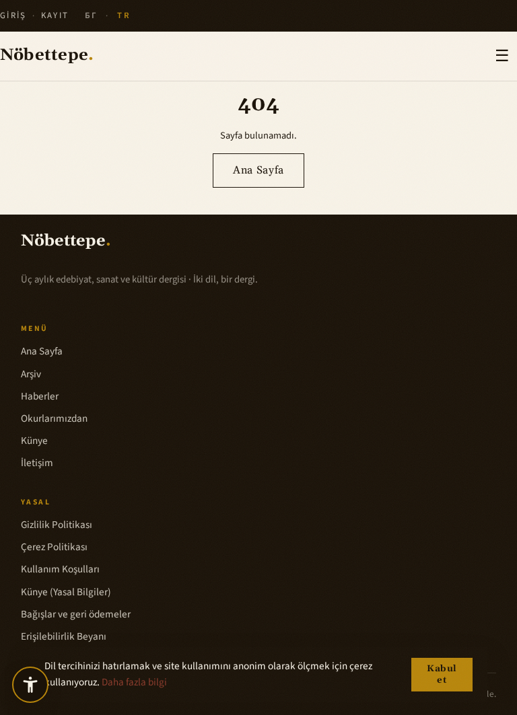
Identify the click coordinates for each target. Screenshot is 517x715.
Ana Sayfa (258, 170)
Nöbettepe (47, 56)
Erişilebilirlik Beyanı (63, 636)
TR (124, 15)
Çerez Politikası (54, 546)
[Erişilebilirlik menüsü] (30, 685)
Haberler (40, 396)
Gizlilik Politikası (56, 524)
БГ (91, 15)
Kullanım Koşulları (60, 569)
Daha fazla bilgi (134, 682)
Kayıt (55, 15)
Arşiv (31, 374)
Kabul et (442, 674)
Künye (34, 440)
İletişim (37, 462)
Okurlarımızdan (54, 418)
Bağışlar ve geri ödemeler (76, 614)
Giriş (13, 15)
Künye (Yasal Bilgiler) (66, 592)
